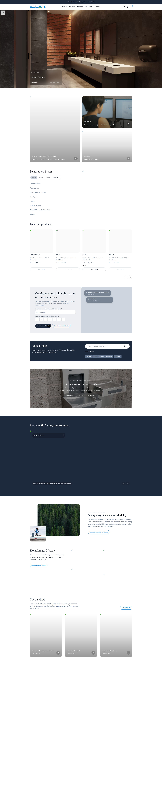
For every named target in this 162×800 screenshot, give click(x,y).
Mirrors (32, 214)
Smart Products (35, 184)
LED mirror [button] (109, 356)
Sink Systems (34, 197)
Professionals (88, 6)
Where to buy (41, 269)
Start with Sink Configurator (61, 325)
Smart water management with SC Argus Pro (99, 125)
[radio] (83, 265)
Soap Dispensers (35, 205)
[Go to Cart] (131, 7)
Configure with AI (42, 325)
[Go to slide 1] (51, 82)
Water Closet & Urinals (38, 192)
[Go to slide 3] (54, 82)
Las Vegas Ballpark (73, 650)
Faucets (32, 201)
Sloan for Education (91, 159)
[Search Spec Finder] (124, 346)
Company (97, 6)
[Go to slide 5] (57, 82)
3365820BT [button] (117, 356)
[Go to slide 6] (58, 82)
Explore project (70, 395)
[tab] (33, 177)
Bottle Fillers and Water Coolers (41, 210)
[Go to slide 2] (53, 82)
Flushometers (34, 188)
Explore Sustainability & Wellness (99, 532)
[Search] (124, 7)
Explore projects (126, 607)
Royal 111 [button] (88, 356)
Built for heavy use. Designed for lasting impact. (48, 159)
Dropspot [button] (101, 356)
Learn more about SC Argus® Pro (87, 395)
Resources (80, 6)
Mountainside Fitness (109, 650)
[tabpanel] (107, 189)
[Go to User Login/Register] (127, 7)
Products (64, 6)
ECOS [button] (95, 356)
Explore (33, 82)
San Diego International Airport (42, 650)
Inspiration (72, 6)
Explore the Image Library (38, 565)
